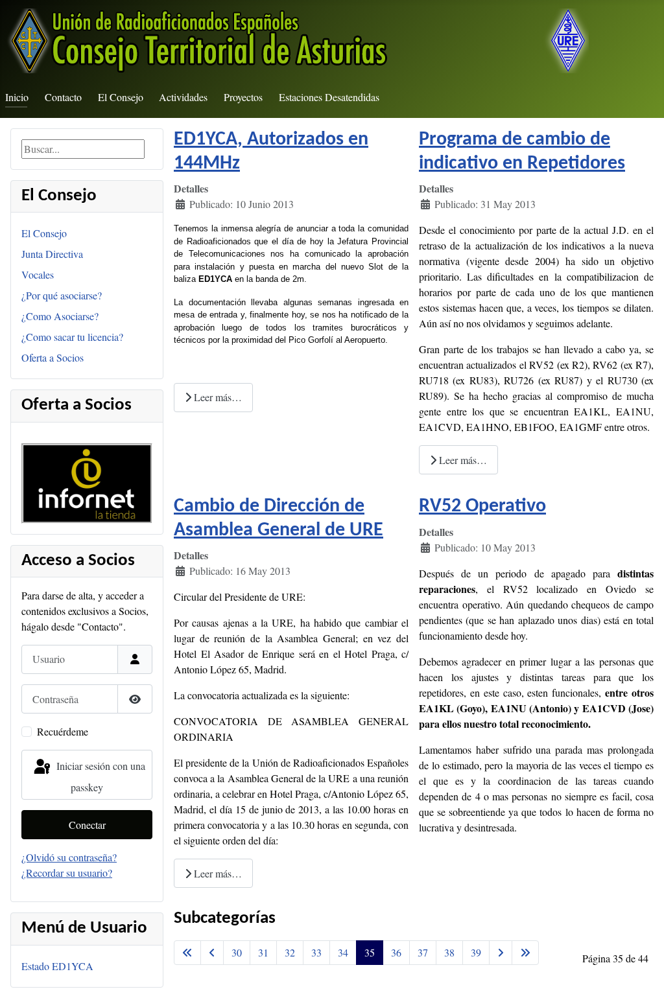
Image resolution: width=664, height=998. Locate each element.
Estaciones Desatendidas (329, 97)
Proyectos (243, 97)
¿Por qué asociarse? (61, 295)
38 (449, 952)
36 (396, 952)
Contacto (63, 97)
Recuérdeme (62, 731)
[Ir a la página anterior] (212, 952)
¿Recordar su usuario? (66, 872)
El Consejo (120, 97)
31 (263, 952)
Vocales (37, 274)
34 (343, 952)
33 (316, 952)
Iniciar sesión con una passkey (99, 775)
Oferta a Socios (52, 357)
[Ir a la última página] (525, 952)
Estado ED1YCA (57, 966)
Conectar (87, 824)
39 (476, 952)
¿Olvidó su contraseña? (69, 857)
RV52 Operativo (482, 506)
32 (290, 952)
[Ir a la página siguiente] (500, 952)
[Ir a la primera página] (187, 952)
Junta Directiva (52, 254)
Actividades (183, 97)
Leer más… (216, 397)
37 (423, 952)
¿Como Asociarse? (60, 316)
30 (236, 952)
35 (369, 952)
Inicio (17, 97)
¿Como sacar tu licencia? (72, 336)
